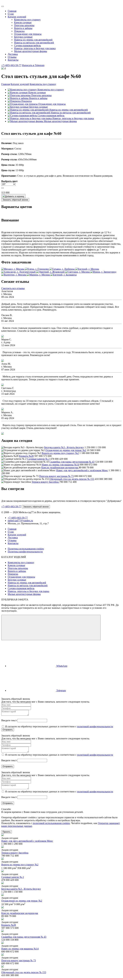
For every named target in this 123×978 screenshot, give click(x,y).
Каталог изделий (17, 16)
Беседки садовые (23, 36)
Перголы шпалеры (24, 25)
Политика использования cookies (26, 548)
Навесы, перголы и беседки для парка (35, 48)
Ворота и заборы (23, 28)
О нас (11, 13)
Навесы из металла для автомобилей (34, 42)
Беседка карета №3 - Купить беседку (64, 447)
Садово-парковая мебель (27, 45)
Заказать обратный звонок (15, 200)
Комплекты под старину (27, 19)
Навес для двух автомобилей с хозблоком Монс (82, 470)
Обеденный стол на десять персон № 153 (71, 479)
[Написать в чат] (51, 627)
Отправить (8, 729)
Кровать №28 (26, 456)
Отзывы (12, 57)
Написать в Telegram (33, 65)
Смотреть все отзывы (13, 288)
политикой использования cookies (51, 823)
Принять (7, 832)
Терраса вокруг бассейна (45, 482)
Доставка (13, 54)
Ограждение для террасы (27, 34)
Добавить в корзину (14, 196)
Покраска (19, 31)
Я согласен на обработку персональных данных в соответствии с (58, 726)
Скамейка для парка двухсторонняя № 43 (71, 461)
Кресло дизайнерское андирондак (60, 467)
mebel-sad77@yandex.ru (20, 520)
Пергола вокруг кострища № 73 (56, 476)
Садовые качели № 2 (38, 459)
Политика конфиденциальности (25, 551)
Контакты (13, 60)
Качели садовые (23, 22)
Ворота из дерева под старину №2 (60, 453)
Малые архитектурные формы (30, 51)
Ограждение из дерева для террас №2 (65, 450)
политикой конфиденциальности (95, 726)
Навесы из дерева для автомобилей (33, 39)
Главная (12, 11)
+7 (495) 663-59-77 (11, 65)
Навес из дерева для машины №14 (60, 464)
